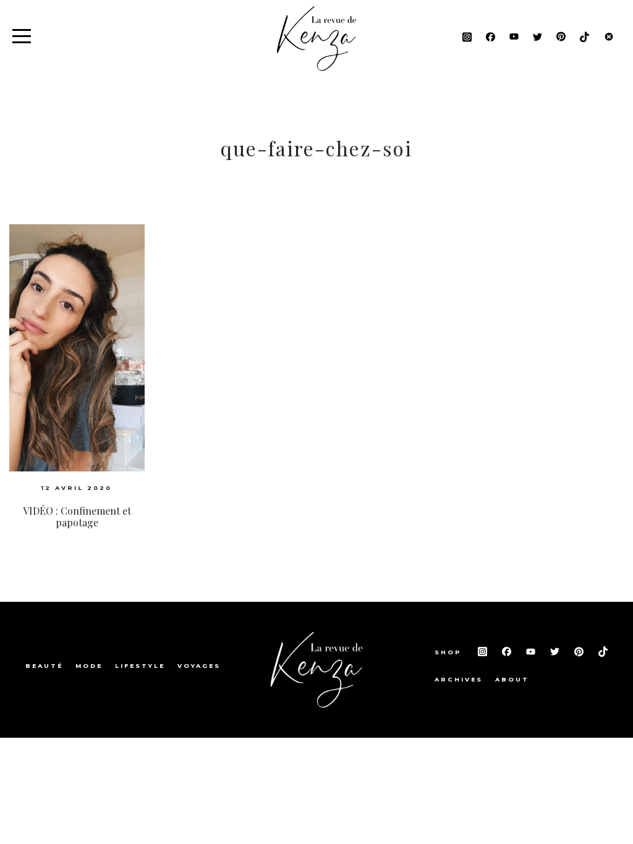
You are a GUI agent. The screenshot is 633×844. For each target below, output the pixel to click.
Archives (459, 679)
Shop (450, 652)
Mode (89, 665)
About (512, 679)
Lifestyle (140, 665)
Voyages (199, 665)
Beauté (44, 665)
